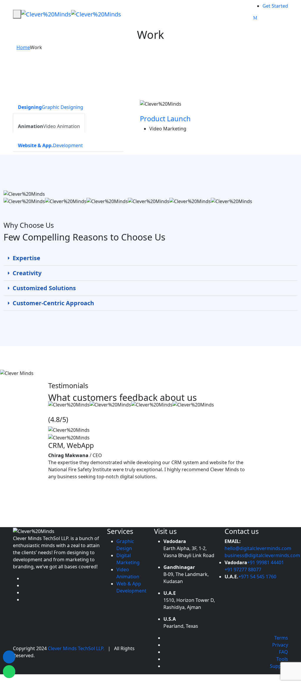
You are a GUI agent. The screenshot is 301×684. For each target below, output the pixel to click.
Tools (282, 659)
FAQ (283, 652)
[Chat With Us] (9, 671)
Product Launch (165, 118)
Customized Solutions (44, 288)
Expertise (26, 258)
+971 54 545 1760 (257, 576)
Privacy (280, 645)
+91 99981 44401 (265, 562)
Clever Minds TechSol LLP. (77, 648)
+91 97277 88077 (243, 569)
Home (23, 47)
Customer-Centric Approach (53, 303)
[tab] (50, 103)
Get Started (275, 6)
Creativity (27, 273)
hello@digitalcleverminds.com (258, 548)
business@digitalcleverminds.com (262, 555)
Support (279, 666)
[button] (150, 258)
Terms (281, 638)
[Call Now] (9, 656)
